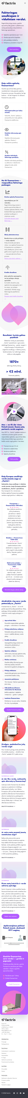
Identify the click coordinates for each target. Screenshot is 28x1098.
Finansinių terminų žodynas (8, 1062)
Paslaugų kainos (5, 1044)
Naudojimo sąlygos (6, 1085)
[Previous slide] (3, 938)
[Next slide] (24, 938)
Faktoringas (5, 776)
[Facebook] (20, 1093)
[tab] (4, 943)
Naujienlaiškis (5, 1055)
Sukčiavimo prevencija (7, 1060)
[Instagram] (17, 1093)
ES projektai (4, 1069)
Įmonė (12, 776)
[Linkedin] (14, 1093)
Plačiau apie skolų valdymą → (13, 259)
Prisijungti (4, 1042)
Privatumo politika (6, 1080)
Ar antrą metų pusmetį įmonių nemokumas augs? (14, 833)
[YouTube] (23, 1093)
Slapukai (3, 1082)
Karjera (3, 1071)
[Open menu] (25, 3)
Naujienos (4, 1053)
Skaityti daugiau (8, 806)
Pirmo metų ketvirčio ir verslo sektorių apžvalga (14, 884)
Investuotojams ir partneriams (8, 1051)
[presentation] (14, 765)
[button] (14, 411)
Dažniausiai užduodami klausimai (9, 1078)
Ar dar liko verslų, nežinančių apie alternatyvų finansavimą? (14, 780)
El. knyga (4, 1057)
